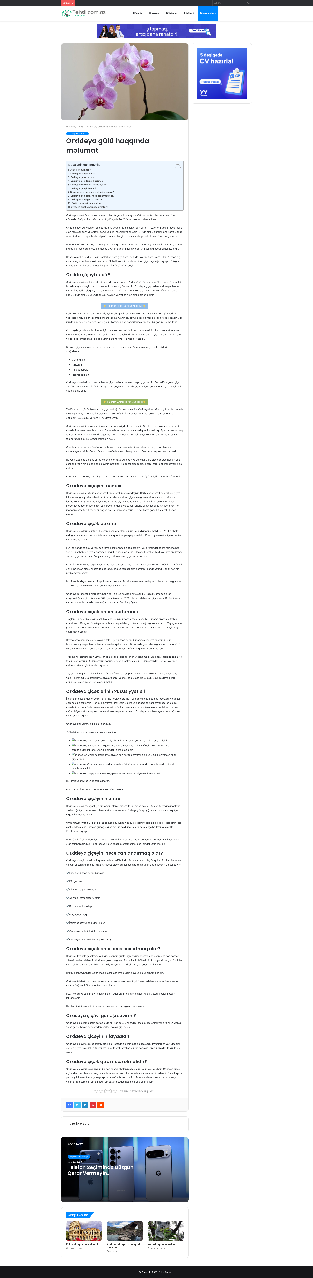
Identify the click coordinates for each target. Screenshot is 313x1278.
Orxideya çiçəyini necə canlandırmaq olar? (92, 192)
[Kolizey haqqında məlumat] (84, 1231)
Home (71, 126)
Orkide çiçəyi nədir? (80, 169)
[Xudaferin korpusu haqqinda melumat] (125, 1231)
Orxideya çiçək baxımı (82, 177)
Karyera (155, 13)
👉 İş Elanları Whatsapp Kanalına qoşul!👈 (124, 401)
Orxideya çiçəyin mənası (83, 173)
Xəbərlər (172, 13)
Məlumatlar (208, 13)
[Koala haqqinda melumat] (166, 1231)
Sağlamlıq (190, 13)
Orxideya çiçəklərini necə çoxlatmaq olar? (92, 196)
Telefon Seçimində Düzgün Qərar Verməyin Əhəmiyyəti (101, 1173)
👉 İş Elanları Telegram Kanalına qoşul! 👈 (124, 305)
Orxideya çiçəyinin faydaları (86, 203)
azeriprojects (79, 1123)
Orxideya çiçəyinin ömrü (83, 188)
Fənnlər (138, 13)
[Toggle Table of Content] (176, 165)
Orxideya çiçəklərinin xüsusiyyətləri (88, 184)
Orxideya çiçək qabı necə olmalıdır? (89, 207)
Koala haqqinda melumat (163, 1244)
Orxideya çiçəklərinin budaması (87, 181)
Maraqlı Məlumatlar (86, 126)
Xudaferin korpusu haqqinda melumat (124, 1246)
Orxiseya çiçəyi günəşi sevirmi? (87, 199)
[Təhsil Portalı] (83, 13)
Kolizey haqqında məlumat (82, 1244)
